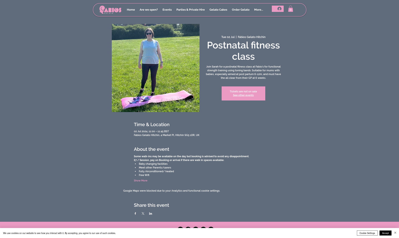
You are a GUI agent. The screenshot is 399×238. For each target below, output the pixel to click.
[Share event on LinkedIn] (150, 213)
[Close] (395, 232)
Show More (140, 180)
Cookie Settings (367, 233)
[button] (290, 9)
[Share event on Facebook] (135, 213)
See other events (243, 95)
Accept (385, 233)
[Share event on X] (143, 213)
